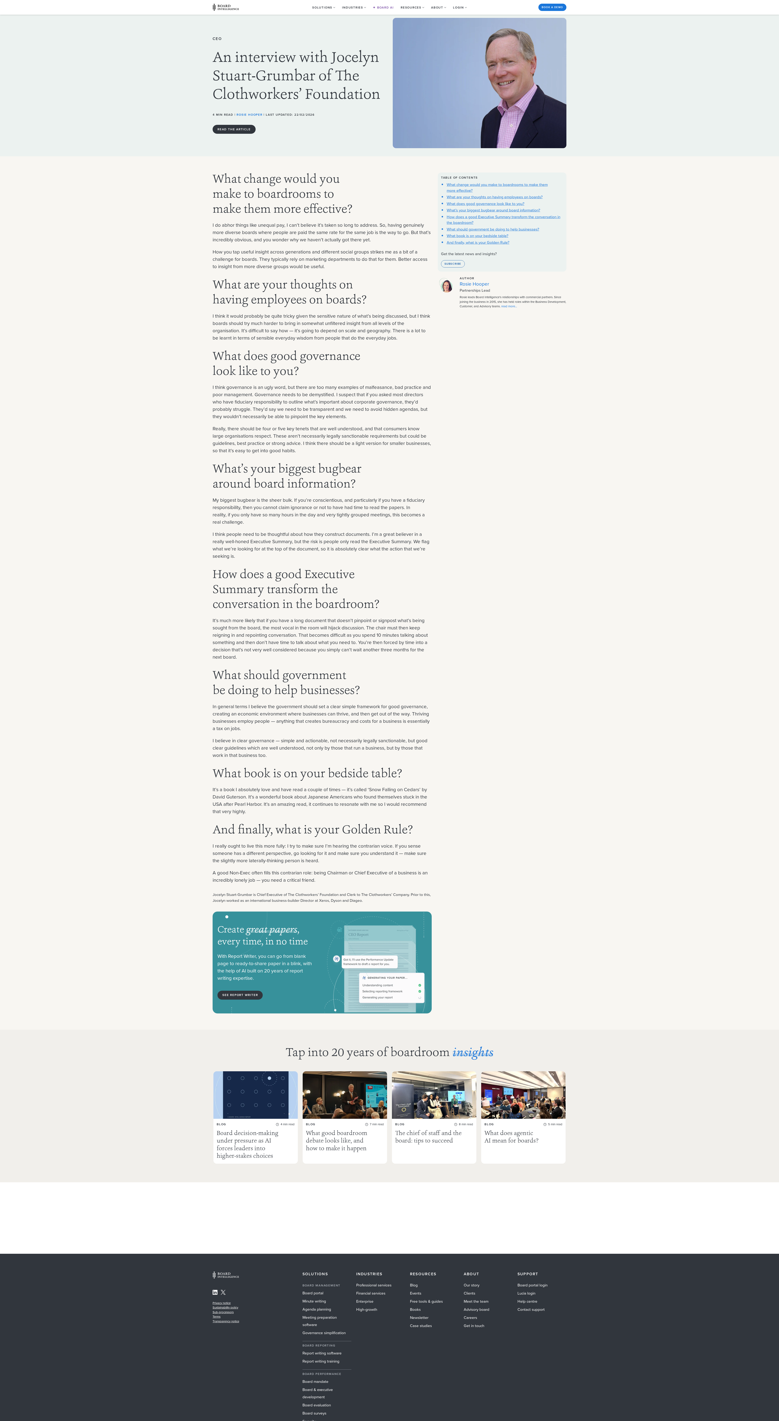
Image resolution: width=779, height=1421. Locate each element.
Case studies (421, 1326)
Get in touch (474, 1326)
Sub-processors (223, 1312)
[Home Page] (226, 1277)
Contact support (531, 1309)
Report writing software (322, 1353)
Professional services (374, 1285)
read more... (509, 306)
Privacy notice (222, 1303)
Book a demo (552, 7)
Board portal (312, 1293)
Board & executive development (317, 1393)
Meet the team (476, 1301)
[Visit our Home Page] (226, 7)
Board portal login (533, 1285)
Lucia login (526, 1293)
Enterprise (364, 1301)
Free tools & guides (426, 1301)
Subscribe (452, 264)
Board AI (385, 7)
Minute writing (314, 1301)
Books (415, 1309)
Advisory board (476, 1309)
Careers (470, 1318)
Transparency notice (226, 1321)
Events (415, 1293)
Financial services (370, 1293)
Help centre (527, 1301)
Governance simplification (324, 1333)
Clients (469, 1293)
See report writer (240, 995)
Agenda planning (316, 1309)
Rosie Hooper (249, 114)
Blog (414, 1285)
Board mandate (315, 1381)
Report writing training (320, 1361)
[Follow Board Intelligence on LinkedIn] (215, 1293)
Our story (471, 1285)
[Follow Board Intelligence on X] (223, 1293)
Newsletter (419, 1318)
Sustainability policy (225, 1307)
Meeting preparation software (319, 1321)
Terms (217, 1316)
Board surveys (314, 1413)
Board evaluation (316, 1405)
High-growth (366, 1309)
